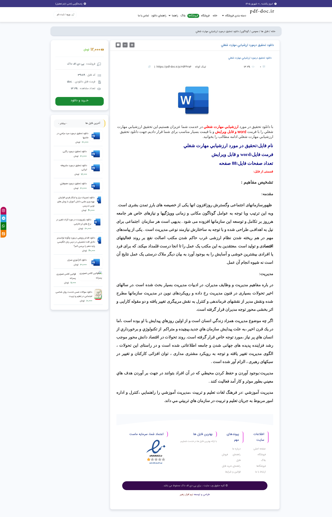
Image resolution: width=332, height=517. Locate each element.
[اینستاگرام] (3, 211)
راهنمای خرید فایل (231, 466)
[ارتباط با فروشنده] (118, 44)
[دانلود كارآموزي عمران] (95, 262)
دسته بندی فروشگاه (235, 15)
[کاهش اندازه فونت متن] (125, 44)
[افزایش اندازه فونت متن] (131, 44)
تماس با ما (143, 15)
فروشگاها (193, 16)
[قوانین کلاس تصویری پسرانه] (89, 279)
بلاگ (182, 15)
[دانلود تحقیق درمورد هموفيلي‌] (95, 186)
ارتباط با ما (260, 472)
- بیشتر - (62, 123)
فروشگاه (205, 15)
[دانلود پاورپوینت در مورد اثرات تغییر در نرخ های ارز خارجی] (97, 224)
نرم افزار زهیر (186, 494)
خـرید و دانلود (79, 100)
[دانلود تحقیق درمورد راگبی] (95, 154)
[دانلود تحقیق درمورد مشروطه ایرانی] (95, 170)
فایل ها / (263, 31)
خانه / (272, 31)
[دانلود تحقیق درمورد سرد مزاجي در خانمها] (96, 138)
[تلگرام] (3, 218)
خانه (215, 15)
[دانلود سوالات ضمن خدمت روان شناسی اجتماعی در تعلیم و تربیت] (98, 297)
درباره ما (236, 449)
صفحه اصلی (259, 449)
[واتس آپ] (3, 226)
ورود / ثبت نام (63, 15)
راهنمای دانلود (158, 15)
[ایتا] (3, 234)
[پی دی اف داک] (262, 11)
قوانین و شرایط (233, 472)
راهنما (174, 15)
